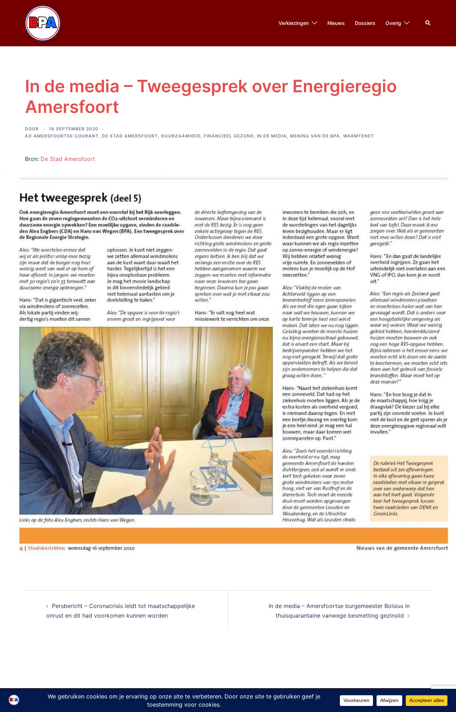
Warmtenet (358, 136)
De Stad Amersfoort (130, 136)
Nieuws (336, 23)
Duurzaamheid (181, 136)
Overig (393, 23)
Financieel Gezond (229, 136)
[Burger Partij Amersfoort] (43, 22)
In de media (272, 136)
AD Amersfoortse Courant (62, 136)
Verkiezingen (294, 23)
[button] (428, 23)
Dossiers (365, 23)
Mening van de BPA (315, 136)
